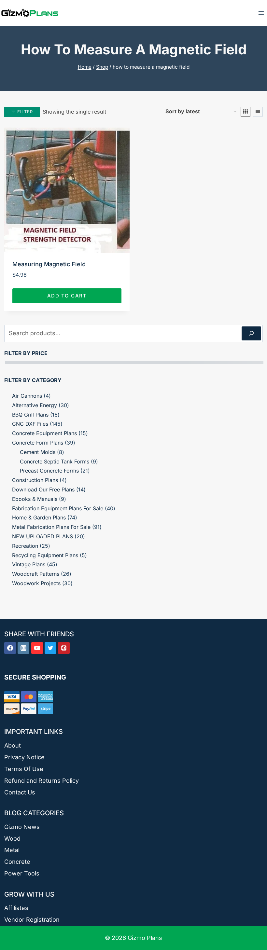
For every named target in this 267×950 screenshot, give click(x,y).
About (12, 745)
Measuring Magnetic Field (49, 264)
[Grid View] (245, 112)
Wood (12, 838)
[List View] (258, 112)
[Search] (251, 333)
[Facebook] (10, 648)
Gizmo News (22, 826)
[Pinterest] (64, 648)
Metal (12, 850)
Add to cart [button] (67, 296)
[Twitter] (50, 648)
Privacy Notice (24, 757)
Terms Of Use (23, 768)
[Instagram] (23, 648)
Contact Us (19, 792)
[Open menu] (261, 13)
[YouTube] (37, 648)
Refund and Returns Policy (41, 780)
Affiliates (16, 907)
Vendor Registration (32, 919)
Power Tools (21, 873)
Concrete (17, 861)
